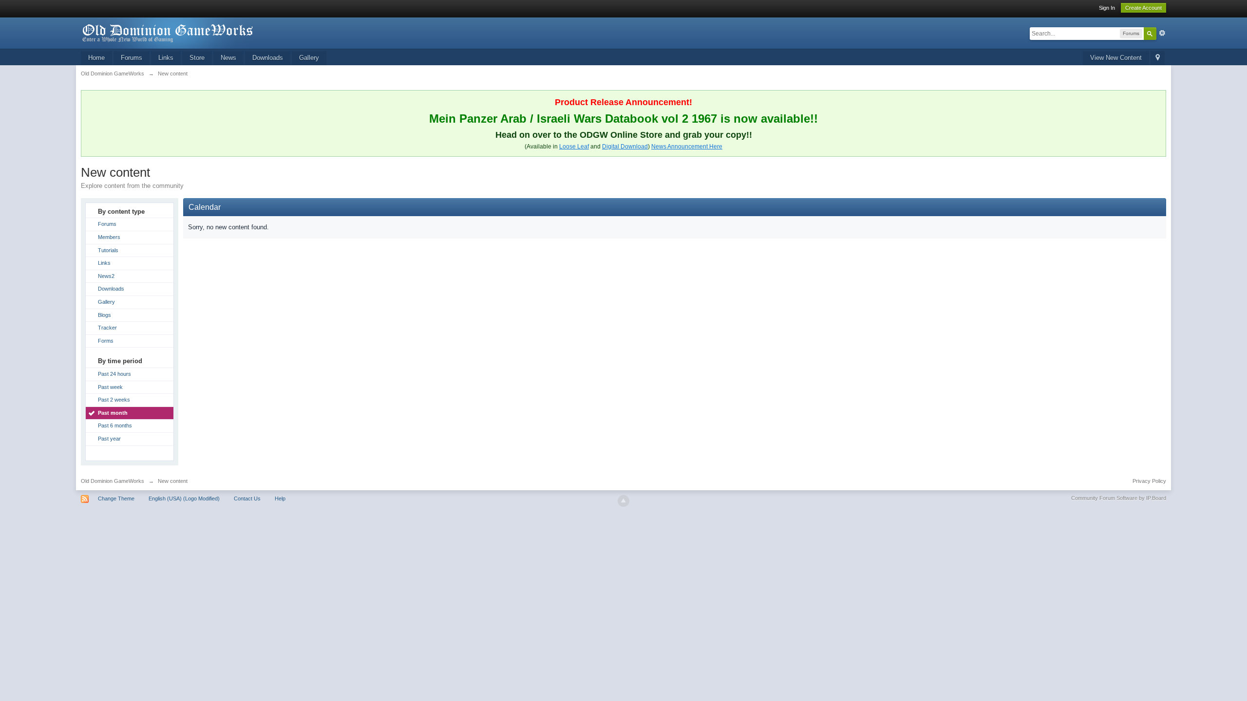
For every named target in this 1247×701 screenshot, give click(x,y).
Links (165, 57)
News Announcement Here (686, 146)
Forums (131, 57)
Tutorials (108, 250)
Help (280, 498)
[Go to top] (623, 501)
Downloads (267, 57)
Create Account (1143, 8)
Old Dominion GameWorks (112, 481)
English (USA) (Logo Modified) (184, 498)
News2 (106, 276)
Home (96, 57)
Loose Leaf (574, 146)
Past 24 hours (114, 374)
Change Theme (116, 498)
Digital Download (625, 146)
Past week (110, 387)
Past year (109, 439)
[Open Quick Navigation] (1158, 58)
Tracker (107, 328)
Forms (105, 341)
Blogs (104, 315)
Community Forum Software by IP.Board (1118, 498)
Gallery (309, 57)
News (228, 57)
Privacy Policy (1149, 481)
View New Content (1116, 57)
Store (197, 57)
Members (109, 237)
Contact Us (247, 498)
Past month (113, 413)
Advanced (1162, 33)
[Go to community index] (168, 32)
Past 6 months (115, 425)
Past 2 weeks (114, 400)
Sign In (1107, 8)
